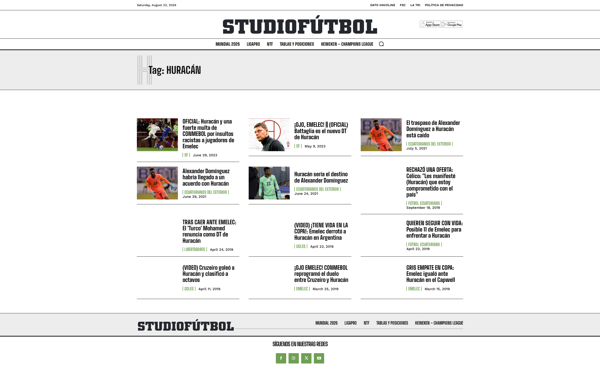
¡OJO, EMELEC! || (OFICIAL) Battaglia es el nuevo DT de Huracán (321, 130)
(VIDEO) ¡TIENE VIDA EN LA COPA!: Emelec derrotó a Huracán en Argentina (321, 231)
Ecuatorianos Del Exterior (429, 144)
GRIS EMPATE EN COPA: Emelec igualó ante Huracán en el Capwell (430, 273)
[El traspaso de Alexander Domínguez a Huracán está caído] (381, 134)
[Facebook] (281, 358)
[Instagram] (294, 358)
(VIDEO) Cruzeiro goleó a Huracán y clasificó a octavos (208, 273)
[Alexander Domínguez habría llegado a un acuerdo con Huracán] (157, 183)
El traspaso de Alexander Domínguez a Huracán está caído (433, 129)
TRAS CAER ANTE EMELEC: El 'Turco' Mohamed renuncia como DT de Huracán (209, 231)
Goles (300, 246)
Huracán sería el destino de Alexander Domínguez (321, 177)
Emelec (302, 289)
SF (186, 155)
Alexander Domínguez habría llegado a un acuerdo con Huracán (206, 177)
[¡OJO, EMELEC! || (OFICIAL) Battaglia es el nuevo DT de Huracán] (269, 134)
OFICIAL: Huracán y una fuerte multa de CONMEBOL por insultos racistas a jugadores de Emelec (208, 134)
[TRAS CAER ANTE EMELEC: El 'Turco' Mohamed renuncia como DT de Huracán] (157, 235)
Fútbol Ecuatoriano (424, 203)
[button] (381, 43)
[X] (306, 358)
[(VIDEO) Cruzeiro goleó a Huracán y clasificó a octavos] (157, 277)
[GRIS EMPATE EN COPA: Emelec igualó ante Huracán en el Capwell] (381, 277)
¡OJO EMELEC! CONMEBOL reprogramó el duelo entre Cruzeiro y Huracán (321, 273)
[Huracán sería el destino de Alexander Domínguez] (269, 183)
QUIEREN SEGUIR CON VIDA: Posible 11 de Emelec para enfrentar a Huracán (434, 229)
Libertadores (194, 249)
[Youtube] (319, 358)
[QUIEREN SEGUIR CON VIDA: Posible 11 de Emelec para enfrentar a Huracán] (381, 235)
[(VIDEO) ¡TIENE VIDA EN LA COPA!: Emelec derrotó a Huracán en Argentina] (269, 235)
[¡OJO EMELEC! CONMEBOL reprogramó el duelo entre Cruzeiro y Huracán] (269, 277)
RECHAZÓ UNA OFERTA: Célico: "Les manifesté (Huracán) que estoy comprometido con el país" (430, 182)
